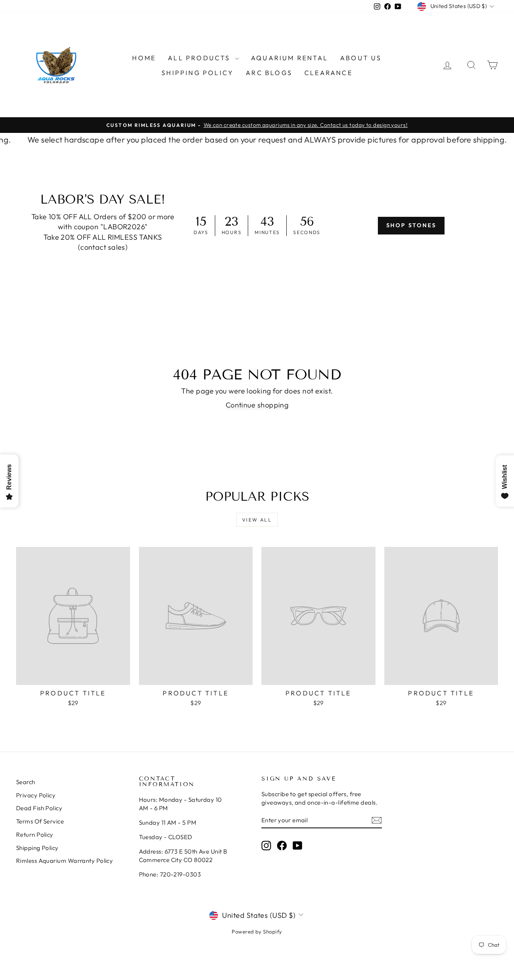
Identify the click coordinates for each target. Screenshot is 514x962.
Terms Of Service (40, 821)
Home (144, 58)
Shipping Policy (197, 73)
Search (25, 782)
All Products (200, 58)
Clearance (328, 73)
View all (257, 520)
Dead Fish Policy (39, 808)
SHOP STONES (411, 225)
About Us (361, 58)
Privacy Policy (35, 795)
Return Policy (34, 834)
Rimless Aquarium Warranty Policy (64, 860)
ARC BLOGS (269, 73)
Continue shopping (257, 405)
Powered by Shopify (257, 931)
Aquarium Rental (289, 58)
